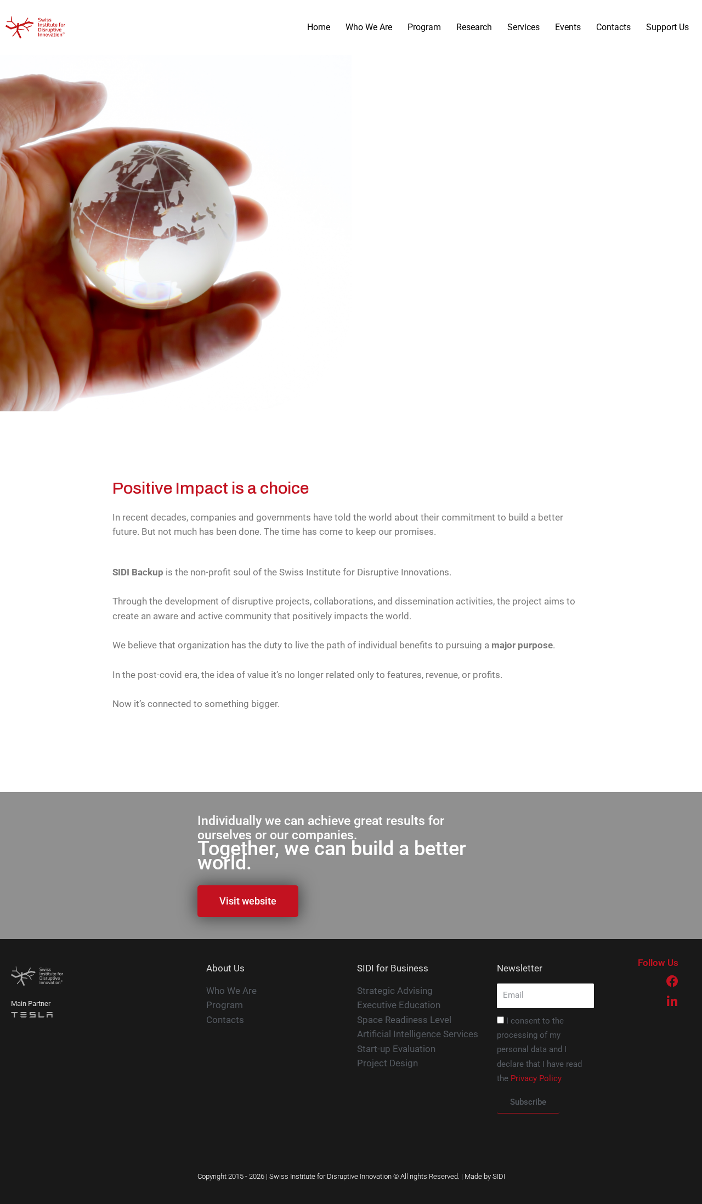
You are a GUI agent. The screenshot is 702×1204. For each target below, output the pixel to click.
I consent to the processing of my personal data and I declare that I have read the (539, 1050)
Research (474, 27)
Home (318, 27)
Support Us (667, 27)
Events (568, 27)
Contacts (613, 27)
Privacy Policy (536, 1078)
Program (424, 27)
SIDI (498, 1176)
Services (523, 27)
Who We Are (369, 27)
